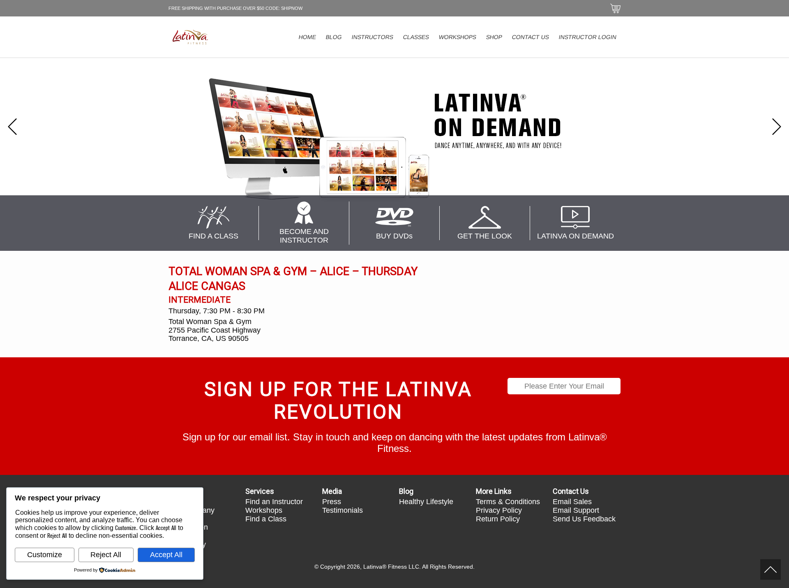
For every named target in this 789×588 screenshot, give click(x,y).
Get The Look (484, 236)
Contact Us (531, 37)
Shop (494, 37)
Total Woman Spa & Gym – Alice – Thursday (293, 271)
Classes (416, 37)
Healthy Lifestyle (426, 502)
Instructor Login (587, 37)
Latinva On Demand (575, 236)
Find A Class (213, 236)
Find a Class (265, 519)
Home (307, 37)
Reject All (105, 555)
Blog (334, 37)
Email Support (576, 510)
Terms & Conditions (508, 502)
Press (331, 502)
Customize (44, 555)
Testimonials (342, 510)
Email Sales (572, 502)
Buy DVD (394, 236)
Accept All (166, 555)
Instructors (372, 37)
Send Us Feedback (584, 519)
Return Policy (498, 519)
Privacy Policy (499, 510)
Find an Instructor (274, 502)
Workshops (457, 37)
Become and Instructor (304, 235)
